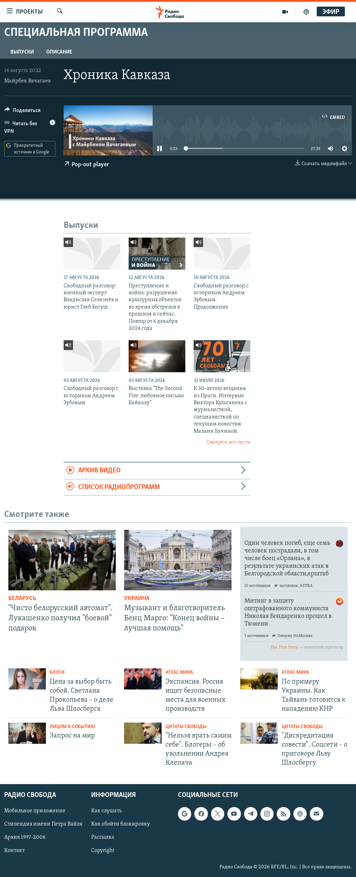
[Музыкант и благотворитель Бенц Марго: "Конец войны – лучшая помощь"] (178, 560)
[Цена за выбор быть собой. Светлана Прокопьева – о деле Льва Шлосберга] (27, 678)
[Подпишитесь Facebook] (201, 813)
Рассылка (102, 837)
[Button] (23, 112)
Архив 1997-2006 (25, 837)
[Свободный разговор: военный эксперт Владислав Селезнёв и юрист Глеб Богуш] (92, 254)
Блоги (57, 672)
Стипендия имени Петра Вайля (43, 824)
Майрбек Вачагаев (27, 81)
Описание (59, 52)
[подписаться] (316, 813)
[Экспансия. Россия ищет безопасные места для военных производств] (143, 678)
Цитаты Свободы (186, 726)
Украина (136, 599)
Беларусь (22, 599)
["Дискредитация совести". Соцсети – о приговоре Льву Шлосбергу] (259, 733)
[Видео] (285, 12)
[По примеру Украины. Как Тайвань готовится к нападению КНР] (259, 678)
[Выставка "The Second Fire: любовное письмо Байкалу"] (157, 356)
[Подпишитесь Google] (184, 813)
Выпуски (22, 52)
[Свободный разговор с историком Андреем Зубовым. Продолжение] (222, 254)
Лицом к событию (72, 726)
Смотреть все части (228, 442)
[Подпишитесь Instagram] (267, 813)
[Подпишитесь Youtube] (234, 813)
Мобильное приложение (34, 811)
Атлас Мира (179, 672)
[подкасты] (306, 12)
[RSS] (283, 813)
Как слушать (106, 811)
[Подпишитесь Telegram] (250, 813)
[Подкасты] (300, 813)
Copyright (102, 850)
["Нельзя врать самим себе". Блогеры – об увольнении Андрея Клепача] (143, 733)
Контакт (14, 850)
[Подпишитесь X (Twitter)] (217, 813)
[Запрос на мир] (27, 733)
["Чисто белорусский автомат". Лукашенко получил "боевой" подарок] (62, 560)
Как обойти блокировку (120, 824)
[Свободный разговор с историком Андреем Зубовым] (92, 356)
